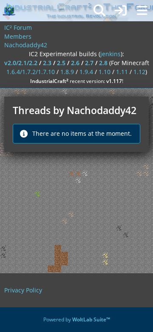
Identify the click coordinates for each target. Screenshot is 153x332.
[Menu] (141, 10)
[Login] (120, 10)
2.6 (75, 63)
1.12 (139, 72)
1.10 (104, 72)
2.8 (103, 63)
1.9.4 (86, 72)
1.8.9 (67, 72)
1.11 (122, 72)
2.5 (61, 63)
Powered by (76, 319)
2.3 (47, 63)
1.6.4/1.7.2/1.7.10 (30, 72)
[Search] (99, 10)
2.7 (89, 63)
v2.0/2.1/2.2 (20, 63)
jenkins (110, 54)
